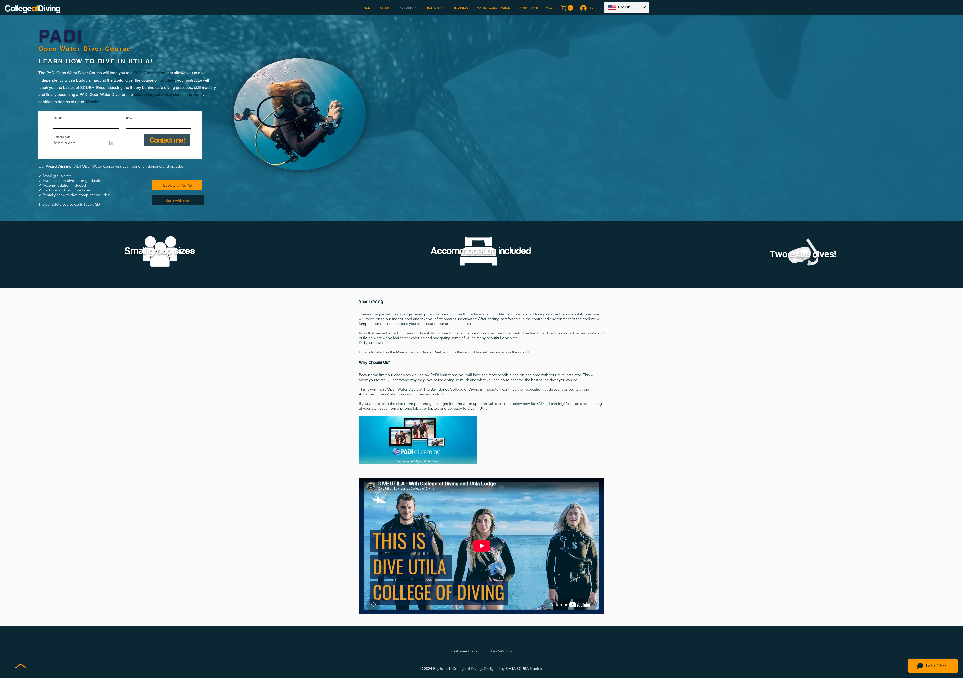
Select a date (62, 137)
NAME (58, 118)
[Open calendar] (111, 143)
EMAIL (130, 118)
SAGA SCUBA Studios (524, 668)
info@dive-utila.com (465, 651)
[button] (567, 8)
